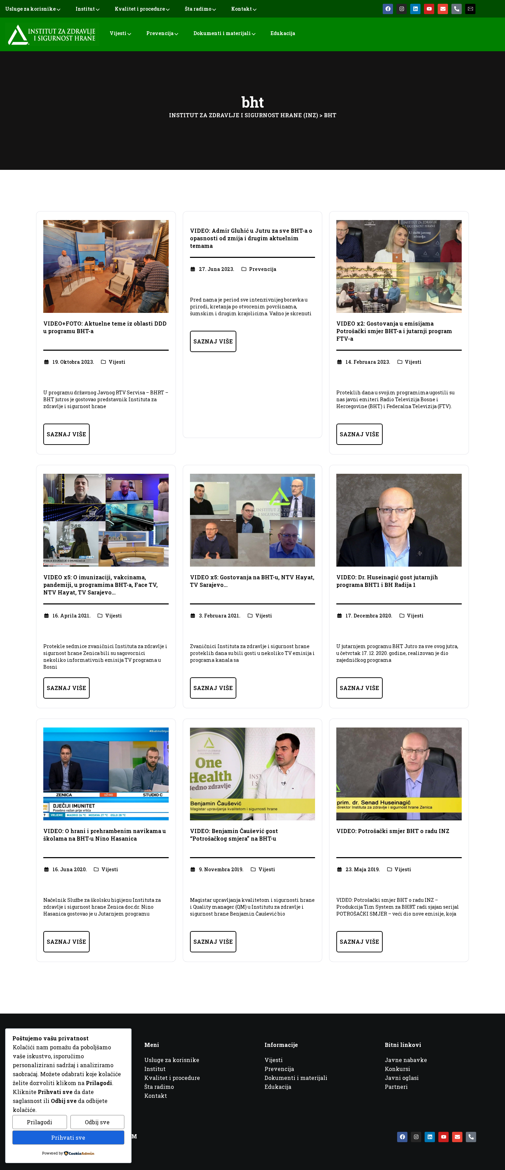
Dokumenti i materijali (222, 33)
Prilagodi (39, 1122)
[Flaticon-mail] (470, 9)
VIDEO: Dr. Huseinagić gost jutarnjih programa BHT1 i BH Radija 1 (387, 580)
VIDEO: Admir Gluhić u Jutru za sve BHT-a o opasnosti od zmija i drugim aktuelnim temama (251, 238)
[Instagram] (401, 9)
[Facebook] (388, 9)
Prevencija (159, 33)
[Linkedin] (415, 9)
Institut (85, 9)
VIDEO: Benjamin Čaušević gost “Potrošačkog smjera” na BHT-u (234, 834)
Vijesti (118, 33)
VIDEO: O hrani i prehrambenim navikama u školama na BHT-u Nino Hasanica (104, 834)
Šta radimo (198, 9)
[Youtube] (429, 9)
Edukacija (283, 33)
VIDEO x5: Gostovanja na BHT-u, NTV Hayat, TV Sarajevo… (252, 580)
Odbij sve (97, 1122)
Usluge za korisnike (30, 9)
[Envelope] (443, 9)
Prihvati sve (68, 1137)
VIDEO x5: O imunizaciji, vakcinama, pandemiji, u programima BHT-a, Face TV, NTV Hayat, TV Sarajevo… (100, 584)
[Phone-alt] (456, 9)
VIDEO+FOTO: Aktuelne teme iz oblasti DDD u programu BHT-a (105, 327)
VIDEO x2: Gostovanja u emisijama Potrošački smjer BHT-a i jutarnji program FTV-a (394, 331)
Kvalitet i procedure (140, 9)
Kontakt (241, 9)
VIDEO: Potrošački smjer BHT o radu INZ (392, 830)
